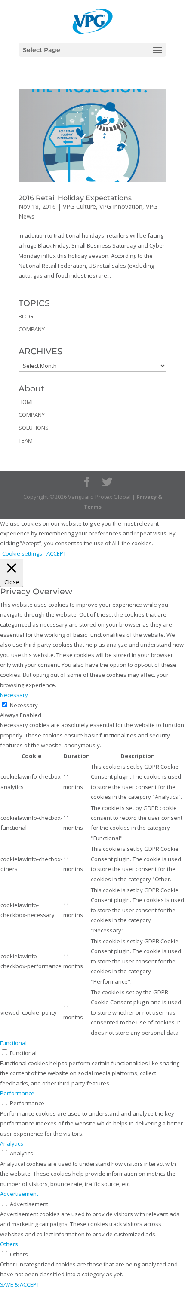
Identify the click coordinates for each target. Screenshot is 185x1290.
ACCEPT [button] (56, 553)
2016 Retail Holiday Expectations (75, 198)
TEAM (25, 440)
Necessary (24, 705)
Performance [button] (17, 1093)
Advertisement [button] (19, 1194)
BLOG (25, 316)
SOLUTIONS (33, 427)
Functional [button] (13, 1043)
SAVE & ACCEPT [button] (20, 1284)
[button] (157, 56)
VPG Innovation (120, 206)
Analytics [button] (11, 1143)
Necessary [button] (14, 695)
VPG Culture (79, 206)
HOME (26, 402)
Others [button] (9, 1244)
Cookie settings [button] (22, 553)
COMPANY (31, 329)
